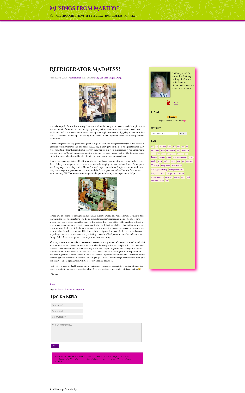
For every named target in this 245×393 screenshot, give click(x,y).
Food (106, 77)
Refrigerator (79, 289)
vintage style (168, 177)
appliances (59, 289)
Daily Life (98, 77)
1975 (183, 147)
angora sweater (170, 150)
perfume (167, 161)
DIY (159, 154)
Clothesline (185, 150)
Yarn (167, 181)
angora (163, 150)
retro (173, 161)
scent (179, 161)
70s (156, 146)
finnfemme (75, 77)
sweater (189, 161)
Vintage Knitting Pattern (175, 174)
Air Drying (155, 150)
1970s (169, 147)
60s (152, 147)
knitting (154, 157)
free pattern (180, 154)
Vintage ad (177, 165)
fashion (163, 154)
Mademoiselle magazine (180, 157)
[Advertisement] (122, 43)
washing (177, 177)
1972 (174, 147)
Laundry (162, 157)
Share (52, 284)
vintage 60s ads (165, 166)
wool (188, 177)
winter (183, 177)
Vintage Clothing (159, 169)
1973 (178, 147)
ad (187, 147)
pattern (160, 161)
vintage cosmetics (176, 170)
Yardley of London (157, 181)
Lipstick (168, 157)
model (153, 161)
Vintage (155, 165)
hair (187, 154)
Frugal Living (115, 77)
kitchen (68, 289)
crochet (153, 154)
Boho (178, 150)
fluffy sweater (171, 154)
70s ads (163, 146)
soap (183, 161)
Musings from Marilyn (84, 8)
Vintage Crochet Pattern (158, 174)
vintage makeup (157, 177)
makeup (191, 157)
